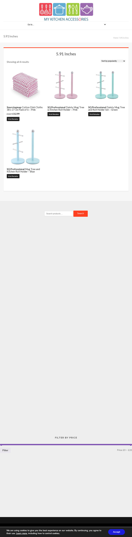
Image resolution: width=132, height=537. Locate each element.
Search (80, 213)
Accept (116, 531)
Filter (5, 450)
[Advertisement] (66, 274)
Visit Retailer (13, 119)
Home (115, 38)
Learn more (21, 533)
